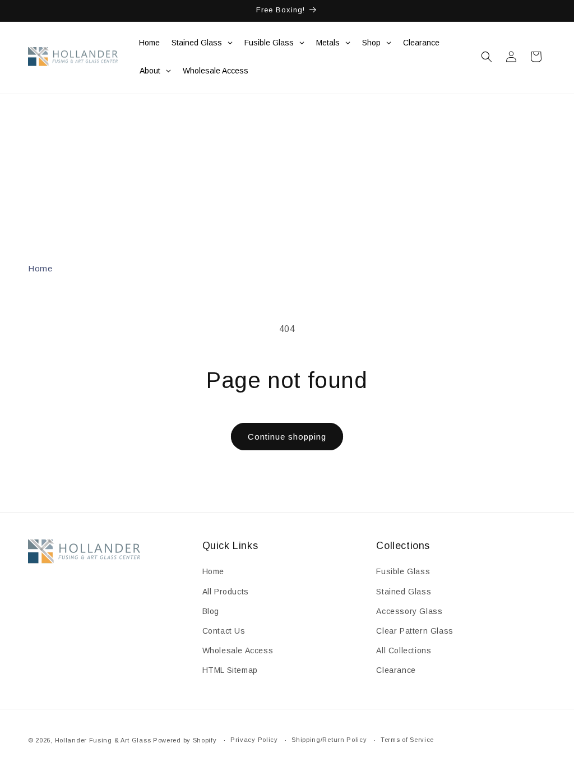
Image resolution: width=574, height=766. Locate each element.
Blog (210, 611)
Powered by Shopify (185, 740)
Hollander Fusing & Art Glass (103, 740)
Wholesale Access (238, 650)
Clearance (395, 670)
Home (40, 268)
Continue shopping (287, 436)
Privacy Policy (254, 739)
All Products (225, 591)
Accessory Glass (409, 611)
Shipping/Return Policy (329, 739)
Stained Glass (403, 591)
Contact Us (224, 630)
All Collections (403, 650)
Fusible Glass (403, 571)
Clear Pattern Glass (414, 630)
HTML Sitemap (230, 670)
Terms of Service (407, 739)
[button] (486, 56)
